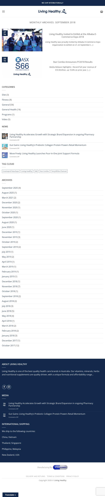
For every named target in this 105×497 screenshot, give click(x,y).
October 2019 (8, 242)
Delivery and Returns (35, 476)
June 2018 (6, 311)
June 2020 (6, 227)
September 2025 (10, 187)
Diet (4, 94)
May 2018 (6, 316)
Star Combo (44, 171)
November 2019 (9, 237)
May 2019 (6, 256)
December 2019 (9, 232)
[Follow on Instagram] (9, 387)
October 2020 (8, 212)
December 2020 (9, 202)
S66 (36, 171)
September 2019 (10, 247)
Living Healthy (26, 171)
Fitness (5, 99)
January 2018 (8, 335)
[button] (3, 11)
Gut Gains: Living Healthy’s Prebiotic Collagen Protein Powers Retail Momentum (48, 145)
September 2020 (10, 217)
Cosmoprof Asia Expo (11, 171)
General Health (9, 109)
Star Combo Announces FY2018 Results (72, 62)
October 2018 (8, 291)
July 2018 (6, 306)
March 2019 (7, 266)
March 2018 (7, 325)
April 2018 (7, 321)
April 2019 (7, 261)
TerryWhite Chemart (59, 171)
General (6, 104)
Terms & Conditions (56, 476)
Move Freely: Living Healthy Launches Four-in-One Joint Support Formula (44, 153)
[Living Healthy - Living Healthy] (52, 11)
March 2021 (7, 197)
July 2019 (6, 251)
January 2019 (8, 276)
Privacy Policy (72, 476)
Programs (7, 114)
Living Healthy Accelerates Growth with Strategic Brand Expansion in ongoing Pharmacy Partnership (52, 135)
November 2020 (9, 207)
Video (4, 119)
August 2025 (8, 192)
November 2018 (9, 286)
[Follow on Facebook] (4, 387)
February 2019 (9, 271)
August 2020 (8, 222)
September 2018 (10, 296)
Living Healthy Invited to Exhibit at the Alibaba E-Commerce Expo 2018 (72, 35)
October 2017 (8, 345)
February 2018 (9, 330)
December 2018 (9, 281)
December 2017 (9, 340)
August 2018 (8, 301)
